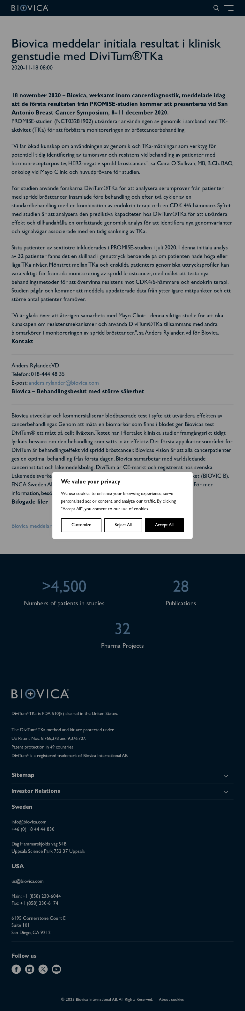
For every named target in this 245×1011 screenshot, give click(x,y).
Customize (81, 525)
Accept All (164, 525)
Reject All (123, 525)
